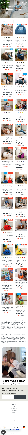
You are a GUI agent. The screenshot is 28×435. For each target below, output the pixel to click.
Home (10, 6)
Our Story (14, 418)
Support (14, 404)
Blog (14, 420)
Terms (14, 406)
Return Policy (14, 408)
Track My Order (14, 424)
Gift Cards (14, 422)
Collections (15, 6)
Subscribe (20, 397)
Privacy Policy (14, 410)
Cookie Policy (14, 412)
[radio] (4, 37)
